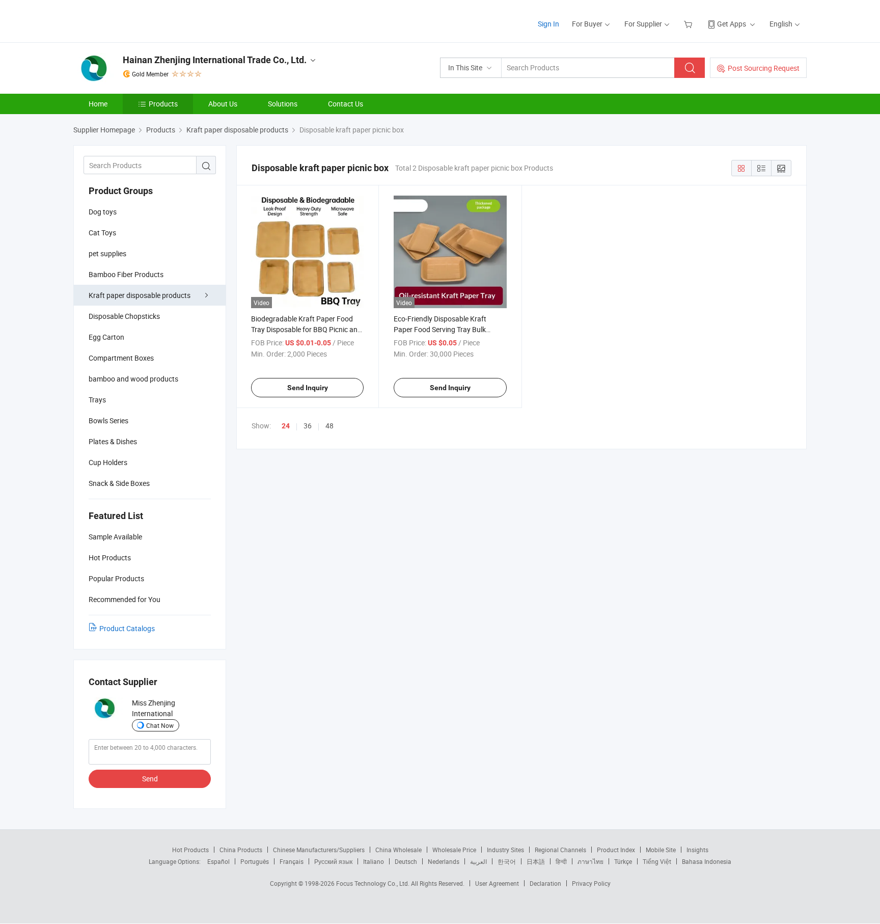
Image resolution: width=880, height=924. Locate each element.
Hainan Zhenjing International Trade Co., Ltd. (215, 60)
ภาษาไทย (590, 861)
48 (329, 425)
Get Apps (732, 24)
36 (308, 425)
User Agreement (497, 883)
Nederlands (443, 861)
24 (286, 426)
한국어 (507, 861)
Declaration (545, 883)
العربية (478, 861)
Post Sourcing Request (764, 68)
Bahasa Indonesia (706, 861)
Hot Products (190, 850)
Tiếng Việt (657, 861)
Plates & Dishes (113, 441)
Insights (697, 850)
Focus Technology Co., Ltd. (373, 883)
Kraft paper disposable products (139, 295)
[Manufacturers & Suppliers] (138, 20)
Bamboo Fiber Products (126, 274)
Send (150, 778)
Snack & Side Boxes (119, 483)
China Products (240, 850)
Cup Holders (108, 462)
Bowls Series (108, 420)
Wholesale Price (454, 850)
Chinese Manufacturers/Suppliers (319, 850)
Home (98, 103)
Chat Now (160, 725)
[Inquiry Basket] (689, 24)
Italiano (373, 861)
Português (254, 861)
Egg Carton (106, 337)
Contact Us (345, 103)
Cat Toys (102, 232)
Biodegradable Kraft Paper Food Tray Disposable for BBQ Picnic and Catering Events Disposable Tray (306, 329)
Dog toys (103, 211)
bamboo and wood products (133, 379)
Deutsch (406, 861)
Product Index (616, 850)
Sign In (548, 24)
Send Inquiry (307, 388)
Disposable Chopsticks (124, 316)
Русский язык (333, 861)
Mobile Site (661, 850)
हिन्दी (561, 861)
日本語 (536, 861)
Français (292, 861)
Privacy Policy (591, 883)
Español (218, 861)
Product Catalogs (127, 628)
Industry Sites (505, 850)
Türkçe (623, 861)
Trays (97, 399)
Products (163, 103)
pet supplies (107, 253)
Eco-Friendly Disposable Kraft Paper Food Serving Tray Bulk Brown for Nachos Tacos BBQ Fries (449, 329)
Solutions (282, 103)
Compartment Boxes (121, 358)
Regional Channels (560, 850)
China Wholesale (398, 850)
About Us (222, 103)
